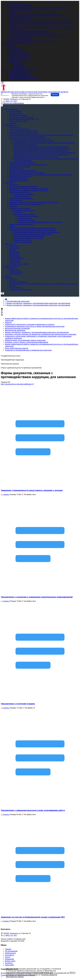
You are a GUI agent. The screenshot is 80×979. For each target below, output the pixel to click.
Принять (72, 973)
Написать (55, 94)
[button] (12, 103)
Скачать (6, 494)
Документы (9, 955)
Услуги (7, 957)
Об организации (11, 951)
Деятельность (10, 953)
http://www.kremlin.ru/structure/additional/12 (17, 384)
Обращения (9, 959)
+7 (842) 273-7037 (10, 101)
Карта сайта (9, 965)
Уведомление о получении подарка (18, 704)
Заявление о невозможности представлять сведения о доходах (32, 490)
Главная (8, 949)
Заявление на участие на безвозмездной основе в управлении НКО (33, 917)
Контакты (9, 963)
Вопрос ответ (10, 961)
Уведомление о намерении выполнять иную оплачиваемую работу (33, 810)
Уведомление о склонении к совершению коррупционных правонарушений (37, 597)
